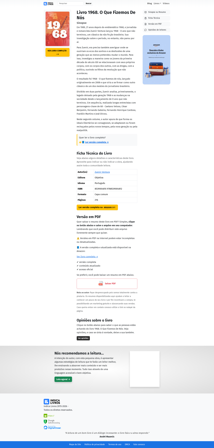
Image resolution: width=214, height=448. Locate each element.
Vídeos (166, 3)
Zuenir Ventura (102, 172)
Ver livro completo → (87, 256)
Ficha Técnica (154, 18)
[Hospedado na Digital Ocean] (52, 427)
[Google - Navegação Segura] (52, 421)
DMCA (127, 444)
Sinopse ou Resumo (157, 12)
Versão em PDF (155, 24)
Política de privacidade (94, 444)
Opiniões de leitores (157, 30)
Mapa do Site (75, 444)
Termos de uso (114, 444)
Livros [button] (156, 3)
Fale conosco (139, 444)
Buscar (88, 3)
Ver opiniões (83, 338)
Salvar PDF (110, 283)
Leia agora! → (63, 379)
